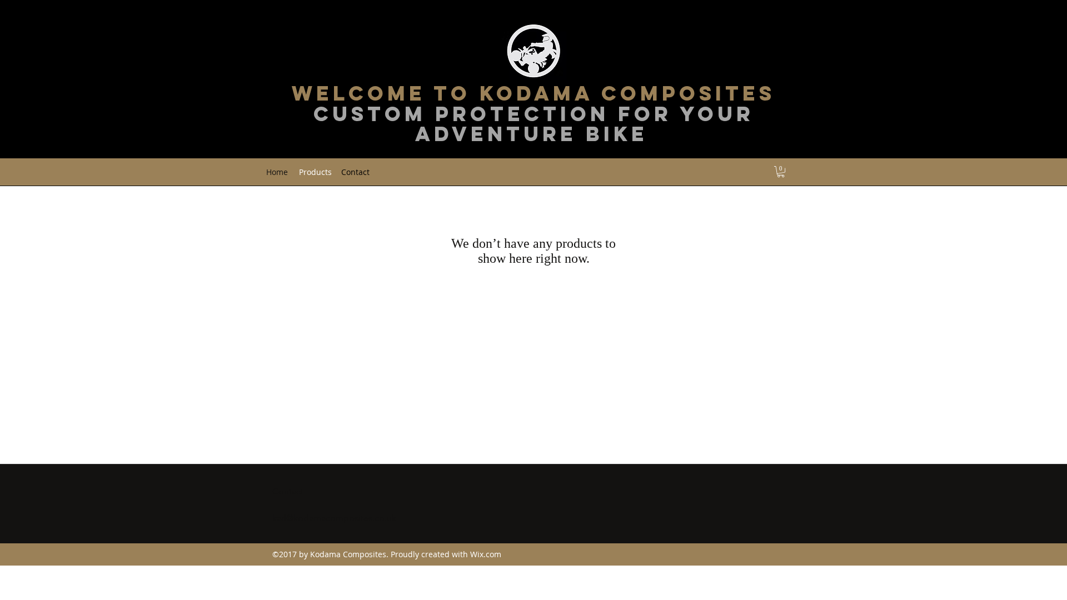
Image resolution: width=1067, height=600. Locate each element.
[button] (780, 171)
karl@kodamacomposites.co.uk (334, 518)
